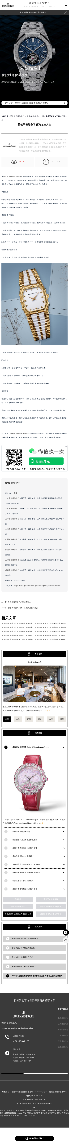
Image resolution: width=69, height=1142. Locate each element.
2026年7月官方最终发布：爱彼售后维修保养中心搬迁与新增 (25, 639)
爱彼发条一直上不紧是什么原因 (25, 840)
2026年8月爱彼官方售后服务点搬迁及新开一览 (19, 623)
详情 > (47, 710)
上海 (18, 719)
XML (35, 1107)
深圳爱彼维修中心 (12, 550)
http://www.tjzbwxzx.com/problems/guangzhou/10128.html (37, 586)
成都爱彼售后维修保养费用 (50, 914)
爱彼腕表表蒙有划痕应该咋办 (19, 602)
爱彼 (15, 493)
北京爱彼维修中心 (12, 498)
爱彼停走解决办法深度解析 (23, 856)
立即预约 (34, 573)
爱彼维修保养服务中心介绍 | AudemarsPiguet (31, 747)
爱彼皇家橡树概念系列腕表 (50, 906)
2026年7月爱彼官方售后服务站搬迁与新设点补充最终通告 (24, 631)
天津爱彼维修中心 (12, 560)
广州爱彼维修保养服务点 (18, 433)
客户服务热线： (34, 1099)
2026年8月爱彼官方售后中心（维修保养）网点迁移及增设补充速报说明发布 (31, 627)
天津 (51, 719)
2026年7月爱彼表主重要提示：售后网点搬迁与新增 (21, 635)
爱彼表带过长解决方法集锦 (23, 881)
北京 (7, 719)
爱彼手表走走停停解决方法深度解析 (27, 864)
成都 (62, 719)
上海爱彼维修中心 (12, 519)
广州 (42, 116)
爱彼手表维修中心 (18, 906)
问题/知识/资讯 (33, 116)
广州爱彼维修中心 (12, 539)
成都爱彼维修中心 (12, 570)
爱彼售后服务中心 (39, 3)
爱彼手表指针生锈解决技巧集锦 (25, 889)
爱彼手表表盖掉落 (51, 899)
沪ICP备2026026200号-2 (42, 1103)
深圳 (40, 719)
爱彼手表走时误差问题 (21, 831)
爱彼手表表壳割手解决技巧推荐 (25, 848)
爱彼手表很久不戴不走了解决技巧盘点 (23, 608)
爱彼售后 (18, 899)
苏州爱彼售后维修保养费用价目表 (18, 914)
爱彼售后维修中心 (17, 116)
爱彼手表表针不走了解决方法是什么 (27, 872)
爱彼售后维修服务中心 (12, 176)
